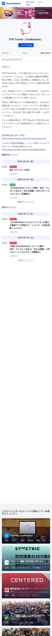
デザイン (6, 67)
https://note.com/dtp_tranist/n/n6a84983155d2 (23, 150)
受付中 (12, 185)
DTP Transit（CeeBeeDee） (26, 39)
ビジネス (35, 595)
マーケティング (23, 568)
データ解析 (36, 568)
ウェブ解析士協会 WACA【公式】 (25, 616)
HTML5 (30, 540)
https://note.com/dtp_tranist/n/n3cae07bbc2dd (24, 138)
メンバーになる (26, 45)
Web (38, 540)
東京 (6, 540)
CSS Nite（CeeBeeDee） (22, 535)
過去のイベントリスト (26, 260)
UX (44, 540)
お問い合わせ (45, 53)
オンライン (13, 174)
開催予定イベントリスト (26, 202)
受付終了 (13, 167)
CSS (22, 540)
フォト (25, 53)
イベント (5, 53)
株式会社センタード (19, 588)
